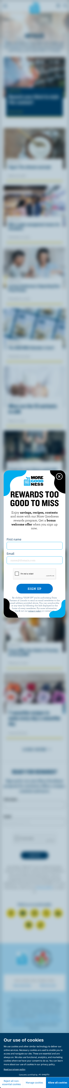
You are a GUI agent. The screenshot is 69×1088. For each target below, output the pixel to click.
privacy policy (34, 610)
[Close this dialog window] (59, 476)
